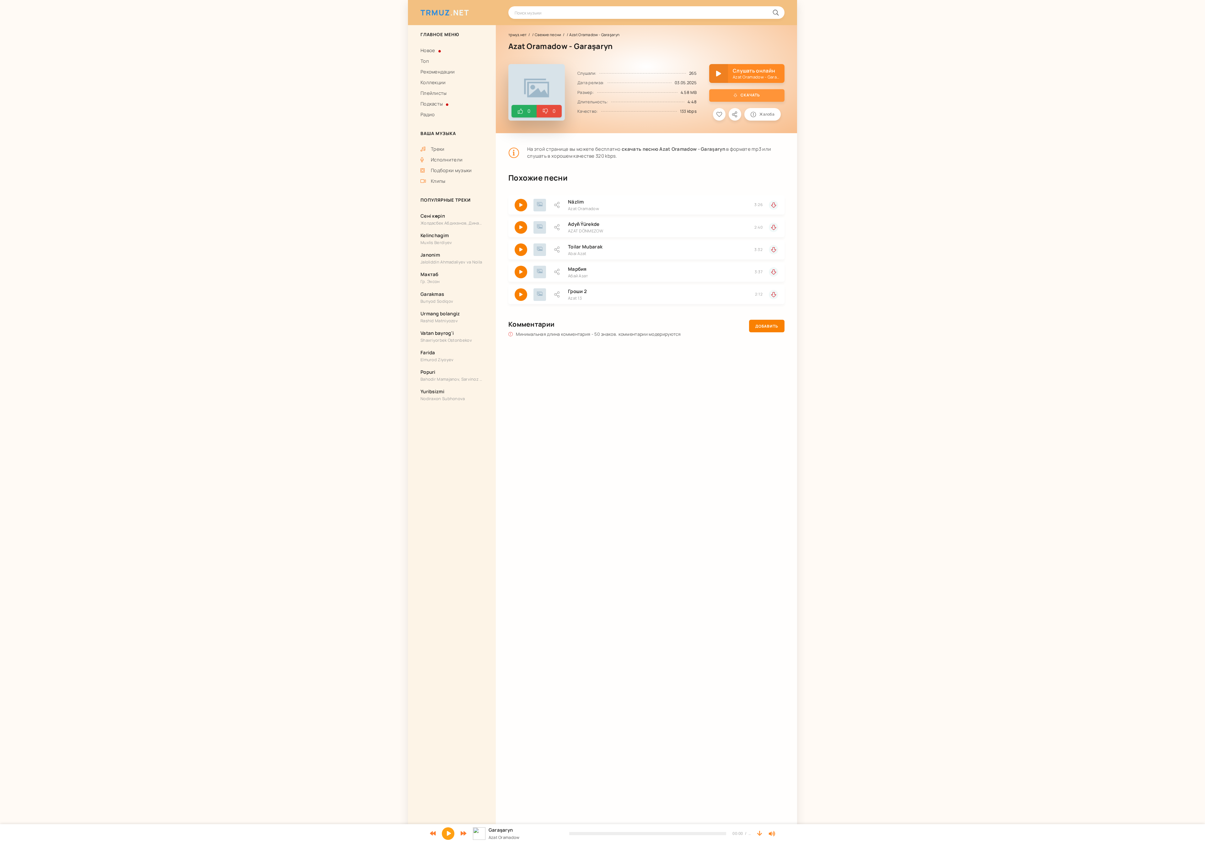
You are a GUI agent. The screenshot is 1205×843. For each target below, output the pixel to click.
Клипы (438, 181)
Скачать (750, 95)
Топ (424, 61)
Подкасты (431, 104)
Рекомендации (437, 71)
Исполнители (447, 159)
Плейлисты (433, 93)
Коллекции (433, 82)
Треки (438, 149)
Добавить (766, 326)
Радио (427, 114)
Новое (427, 50)
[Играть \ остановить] (521, 205)
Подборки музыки (451, 170)
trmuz (444, 12)
